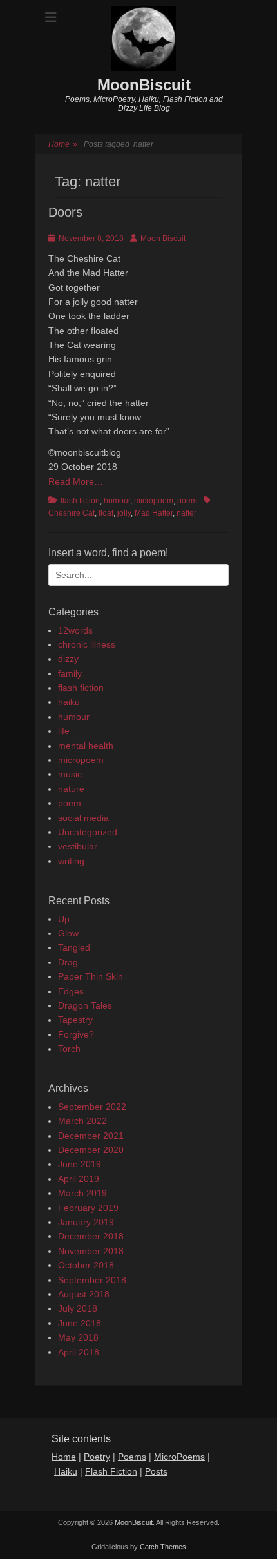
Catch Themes (163, 1547)
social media (83, 818)
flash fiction (80, 500)
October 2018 (86, 1265)
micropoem (153, 500)
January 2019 (86, 1222)
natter (186, 513)
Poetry (97, 1456)
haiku (69, 702)
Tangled (74, 947)
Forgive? (76, 1034)
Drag (68, 962)
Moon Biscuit (163, 238)
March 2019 (82, 1193)
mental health (85, 746)
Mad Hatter (154, 513)
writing (71, 861)
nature (71, 789)
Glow (68, 933)
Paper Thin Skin (90, 976)
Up (64, 919)
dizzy (68, 659)
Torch (69, 1048)
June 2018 (79, 1323)
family (70, 673)
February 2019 (88, 1208)
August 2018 (84, 1294)
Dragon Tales (85, 1005)
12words (75, 630)
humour (117, 500)
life (64, 731)
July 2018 (77, 1308)
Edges (71, 991)
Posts (156, 1471)
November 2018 (91, 1251)
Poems (132, 1456)
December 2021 (91, 1135)
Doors (65, 212)
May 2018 (78, 1337)
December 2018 (91, 1236)
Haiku (65, 1471)
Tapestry (75, 1019)
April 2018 (78, 1352)
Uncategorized (87, 832)
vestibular (77, 846)
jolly (124, 513)
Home (62, 144)
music (70, 774)
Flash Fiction (111, 1471)
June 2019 (79, 1164)
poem (187, 500)
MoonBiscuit (144, 84)
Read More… (75, 481)
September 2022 (92, 1106)
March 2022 (82, 1121)
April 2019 (78, 1179)
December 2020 (91, 1150)
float (106, 513)
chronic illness (86, 644)
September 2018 (92, 1280)
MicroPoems (179, 1456)
